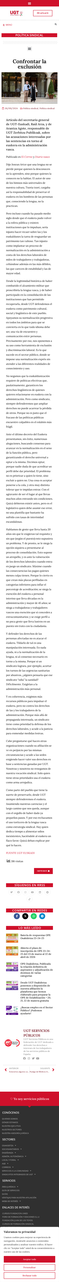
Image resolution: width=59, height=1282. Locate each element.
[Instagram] (25, 892)
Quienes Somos (10, 1118)
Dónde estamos (10, 1122)
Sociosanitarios (10, 1149)
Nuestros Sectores (12, 1129)
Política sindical (29, 35)
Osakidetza (7, 1145)
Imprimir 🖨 (43, 871)
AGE (4, 1163)
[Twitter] (11, 892)
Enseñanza (7, 1152)
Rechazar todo (30, 1275)
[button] (29, 3)
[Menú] (4, 25)
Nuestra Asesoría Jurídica (15, 1133)
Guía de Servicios (11, 1190)
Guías (5, 1194)
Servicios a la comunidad (15, 1170)
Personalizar (29, 1267)
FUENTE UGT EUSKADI (20, 853)
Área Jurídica (8, 1186)
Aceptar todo (29, 1259)
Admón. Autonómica (12, 1156)
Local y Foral (9, 1160)
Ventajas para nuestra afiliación (19, 1197)
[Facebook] (18, 892)
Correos (6, 1167)
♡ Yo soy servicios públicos (29, 1099)
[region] (29, 1254)
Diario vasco (42, 156)
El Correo (27, 156)
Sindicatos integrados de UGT (17, 1174)
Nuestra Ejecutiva (11, 1126)
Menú (9, 24)
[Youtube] (32, 892)
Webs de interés (10, 1201)
